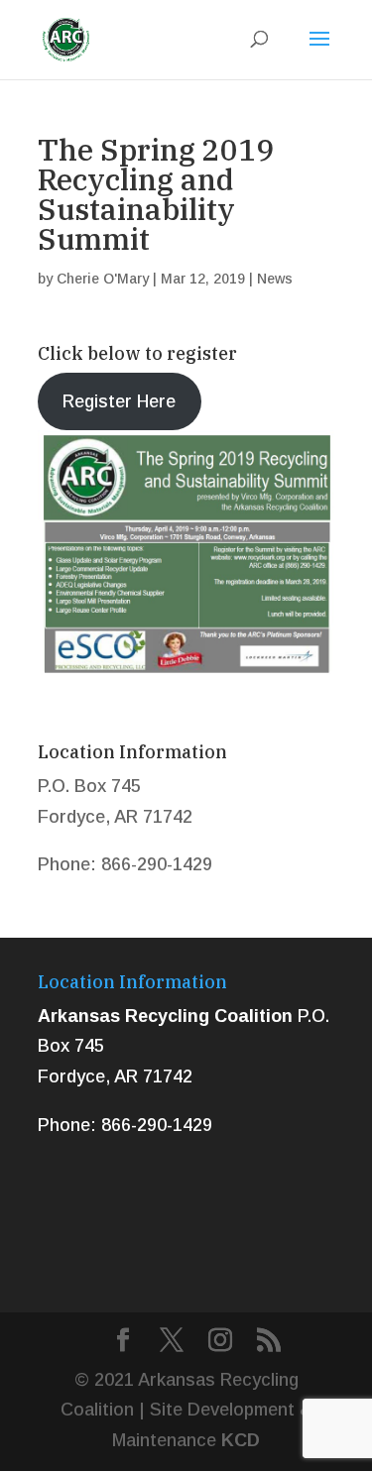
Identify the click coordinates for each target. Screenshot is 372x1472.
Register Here (119, 401)
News (275, 278)
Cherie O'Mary (103, 278)
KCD (240, 1440)
